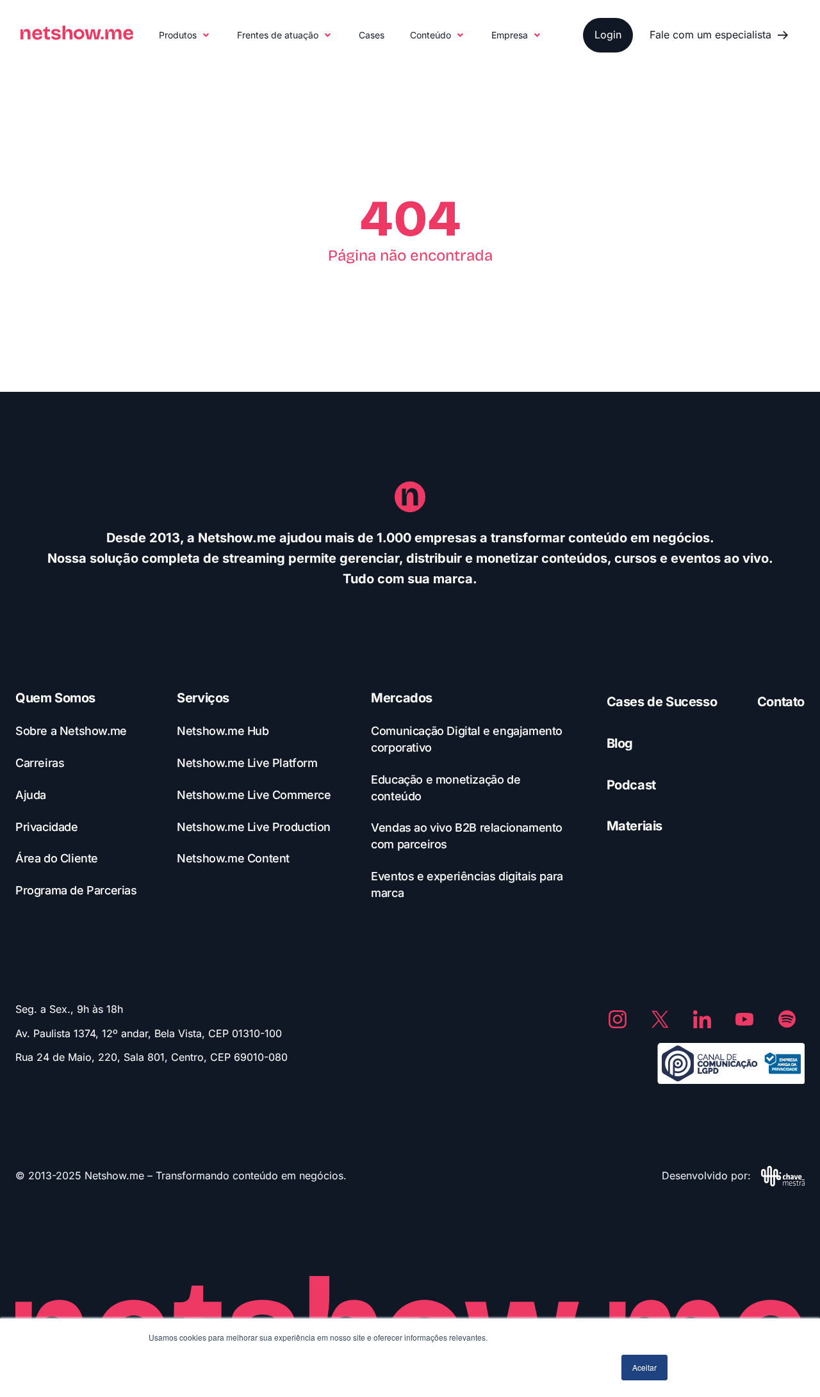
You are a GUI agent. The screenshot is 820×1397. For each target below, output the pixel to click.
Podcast (631, 785)
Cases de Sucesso (662, 701)
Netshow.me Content (233, 858)
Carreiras (39, 763)
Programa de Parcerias (76, 890)
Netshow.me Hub (222, 731)
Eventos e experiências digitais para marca (467, 884)
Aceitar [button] (644, 1367)
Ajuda (30, 795)
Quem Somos (55, 698)
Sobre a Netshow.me (71, 731)
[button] (185, 35)
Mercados (401, 698)
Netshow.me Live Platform (247, 763)
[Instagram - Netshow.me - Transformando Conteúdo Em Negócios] (618, 1019)
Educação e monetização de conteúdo (445, 788)
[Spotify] (787, 1019)
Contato (781, 701)
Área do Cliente (56, 858)
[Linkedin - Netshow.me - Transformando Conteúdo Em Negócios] (702, 1019)
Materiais (634, 826)
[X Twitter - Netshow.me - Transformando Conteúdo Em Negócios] (660, 1019)
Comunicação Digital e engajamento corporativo (466, 739)
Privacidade (46, 827)
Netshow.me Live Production (254, 827)
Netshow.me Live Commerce (254, 795)
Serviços (203, 698)
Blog (620, 743)
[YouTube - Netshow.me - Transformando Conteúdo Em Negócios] (744, 1019)
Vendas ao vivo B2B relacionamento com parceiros (466, 836)
